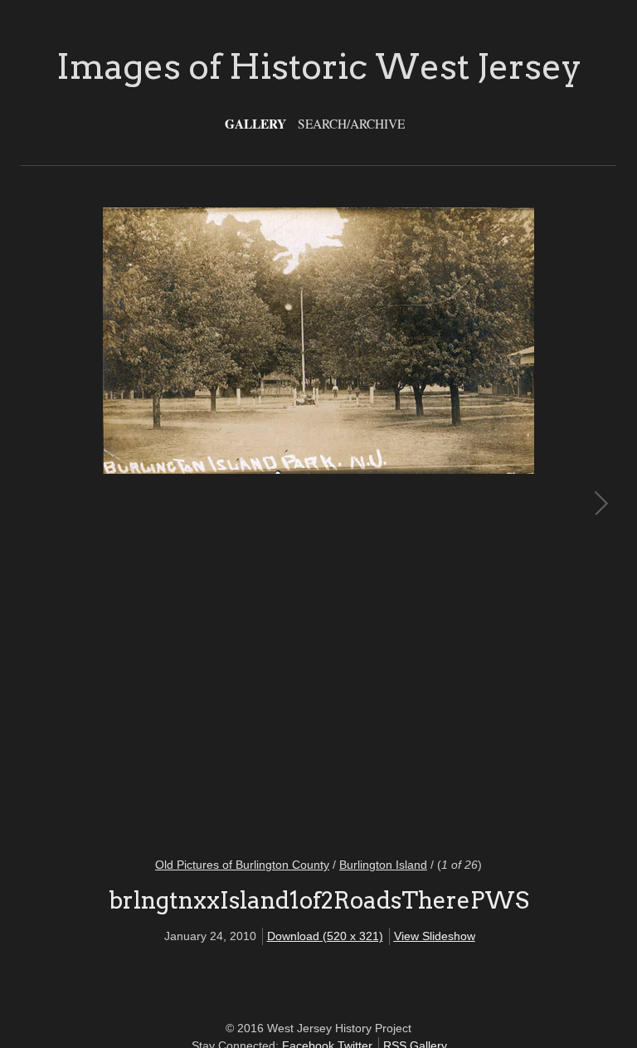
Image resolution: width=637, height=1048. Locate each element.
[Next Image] (459, 521)
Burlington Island (383, 864)
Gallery (255, 124)
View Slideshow (434, 936)
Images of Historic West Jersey (318, 66)
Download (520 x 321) (325, 936)
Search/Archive (351, 123)
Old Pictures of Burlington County (242, 864)
